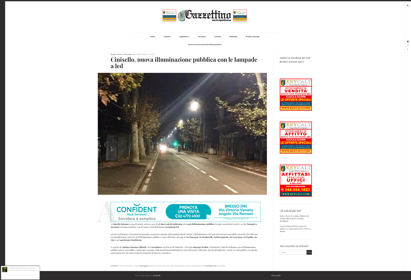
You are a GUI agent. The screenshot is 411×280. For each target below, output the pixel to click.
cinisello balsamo (155, 266)
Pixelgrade (156, 275)
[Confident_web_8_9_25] (186, 221)
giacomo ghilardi (169, 266)
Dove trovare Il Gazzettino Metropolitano (205, 44)
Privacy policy (276, 275)
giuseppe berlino (183, 266)
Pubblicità (233, 36)
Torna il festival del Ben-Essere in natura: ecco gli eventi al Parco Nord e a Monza (295, 228)
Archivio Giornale (252, 36)
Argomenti (184, 36)
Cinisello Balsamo (142, 54)
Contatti (217, 36)
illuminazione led (198, 266)
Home (152, 36)
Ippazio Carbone (116, 54)
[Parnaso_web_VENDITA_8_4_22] (296, 110)
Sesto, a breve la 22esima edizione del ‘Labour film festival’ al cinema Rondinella (294, 218)
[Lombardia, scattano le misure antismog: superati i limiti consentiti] (408, 49)
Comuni (167, 36)
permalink (221, 266)
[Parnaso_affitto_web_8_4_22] (296, 153)
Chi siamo (202, 36)
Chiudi (38, 267)
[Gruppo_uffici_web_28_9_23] (296, 196)
